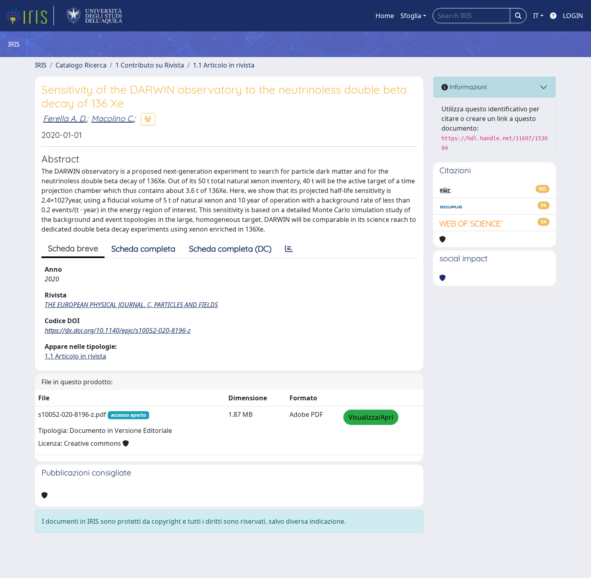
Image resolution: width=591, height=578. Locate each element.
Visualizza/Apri (371, 417)
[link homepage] (29, 15)
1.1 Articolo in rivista (223, 65)
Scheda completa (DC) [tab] (230, 249)
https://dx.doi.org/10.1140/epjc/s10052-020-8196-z (118, 330)
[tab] (289, 248)
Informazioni (467, 87)
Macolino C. (112, 118)
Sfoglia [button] (410, 15)
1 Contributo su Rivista (149, 65)
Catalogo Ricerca (81, 65)
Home (385, 15)
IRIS (41, 65)
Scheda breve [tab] (73, 248)
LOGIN (573, 15)
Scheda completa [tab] (143, 249)
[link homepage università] (94, 15)
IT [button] (536, 15)
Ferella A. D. (64, 118)
